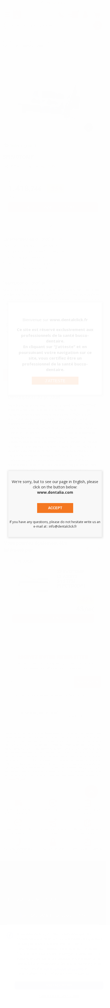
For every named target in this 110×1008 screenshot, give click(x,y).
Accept (55, 508)
